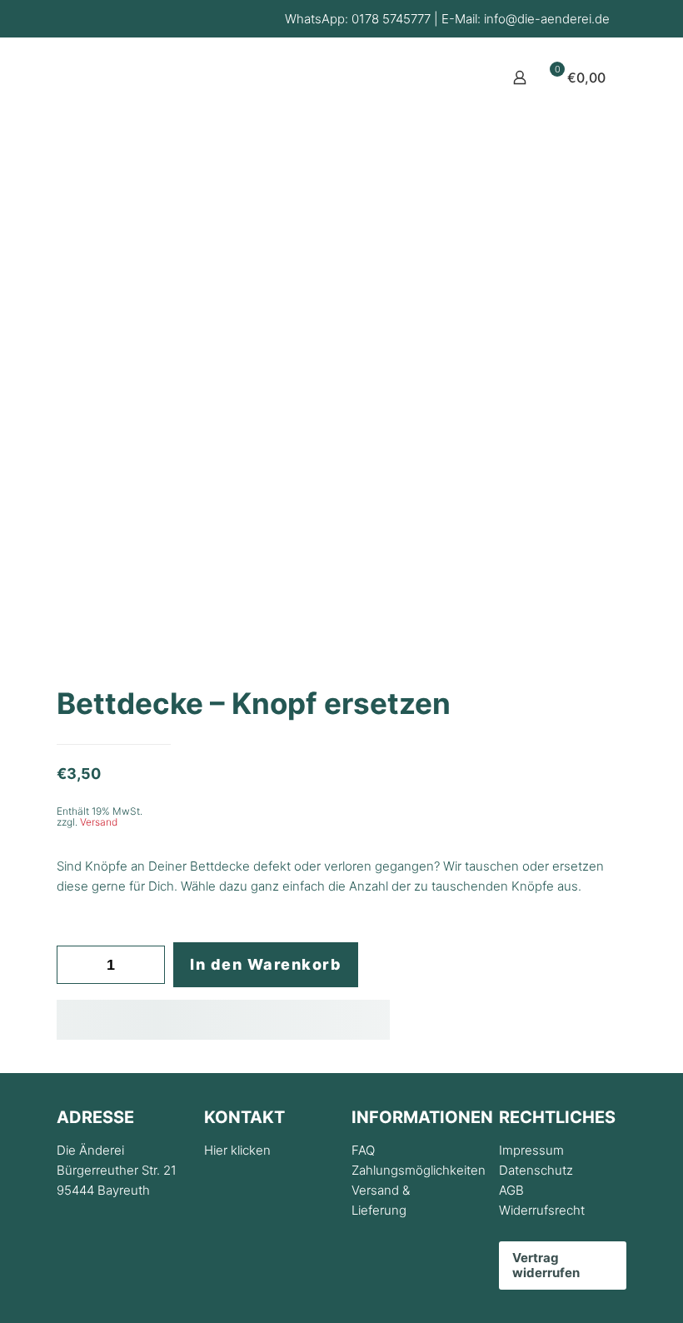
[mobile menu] (461, 77)
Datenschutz (536, 1170)
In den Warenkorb (266, 964)
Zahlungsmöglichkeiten (418, 1170)
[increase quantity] (146, 965)
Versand (98, 822)
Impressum (531, 1150)
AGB (511, 1190)
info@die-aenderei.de (547, 19)
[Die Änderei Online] (126, 117)
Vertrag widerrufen (546, 1265)
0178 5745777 (391, 19)
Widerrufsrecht (542, 1210)
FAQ (363, 1150)
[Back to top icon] (603, 1288)
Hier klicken (237, 1150)
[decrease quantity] (75, 965)
